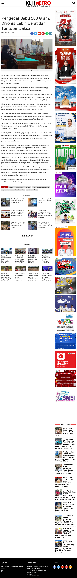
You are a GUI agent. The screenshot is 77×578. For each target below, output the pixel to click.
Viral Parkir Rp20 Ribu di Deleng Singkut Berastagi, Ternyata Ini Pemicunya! (20, 278)
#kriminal (27, 187)
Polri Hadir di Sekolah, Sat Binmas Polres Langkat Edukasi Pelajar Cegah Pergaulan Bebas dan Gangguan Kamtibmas (20, 262)
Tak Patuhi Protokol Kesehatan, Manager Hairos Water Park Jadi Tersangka (45, 224)
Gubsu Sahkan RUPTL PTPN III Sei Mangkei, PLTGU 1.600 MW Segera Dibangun (18, 213)
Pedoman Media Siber (41, 566)
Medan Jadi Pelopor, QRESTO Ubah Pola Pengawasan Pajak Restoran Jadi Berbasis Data (47, 279)
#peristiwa (21, 190)
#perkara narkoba (32, 190)
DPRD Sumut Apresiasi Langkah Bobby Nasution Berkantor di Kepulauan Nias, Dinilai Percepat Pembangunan (64, 546)
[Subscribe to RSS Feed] (70, 567)
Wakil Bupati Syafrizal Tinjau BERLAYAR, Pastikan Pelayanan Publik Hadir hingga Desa (64, 532)
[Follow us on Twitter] (58, 567)
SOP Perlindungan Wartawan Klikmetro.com (36, 572)
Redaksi (29, 566)
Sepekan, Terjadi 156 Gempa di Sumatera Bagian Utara (17, 200)
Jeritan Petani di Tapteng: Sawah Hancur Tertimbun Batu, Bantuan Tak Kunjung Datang (33, 278)
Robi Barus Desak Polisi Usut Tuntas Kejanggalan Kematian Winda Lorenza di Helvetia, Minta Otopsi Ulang (65, 494)
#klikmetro (19, 187)
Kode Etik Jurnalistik (33, 569)
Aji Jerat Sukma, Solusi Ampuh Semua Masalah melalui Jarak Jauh (65, 431)
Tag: (4, 187)
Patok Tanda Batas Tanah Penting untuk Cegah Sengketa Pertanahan (6, 277)
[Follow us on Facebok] (54, 567)
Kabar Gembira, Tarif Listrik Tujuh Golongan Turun (45, 200)
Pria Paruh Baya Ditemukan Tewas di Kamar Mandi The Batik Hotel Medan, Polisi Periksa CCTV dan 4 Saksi (65, 456)
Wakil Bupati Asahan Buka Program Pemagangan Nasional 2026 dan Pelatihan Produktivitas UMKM (46, 262)
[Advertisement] (65, 413)
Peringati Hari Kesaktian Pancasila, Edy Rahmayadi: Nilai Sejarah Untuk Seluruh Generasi (45, 214)
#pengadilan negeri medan (41, 187)
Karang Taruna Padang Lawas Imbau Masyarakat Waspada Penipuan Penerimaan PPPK (64, 482)
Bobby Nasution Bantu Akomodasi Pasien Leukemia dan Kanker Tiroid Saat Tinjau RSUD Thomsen (65, 469)
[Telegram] (50, 33)
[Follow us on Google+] (62, 567)
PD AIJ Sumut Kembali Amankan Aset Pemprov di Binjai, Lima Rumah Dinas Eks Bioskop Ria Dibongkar (65, 520)
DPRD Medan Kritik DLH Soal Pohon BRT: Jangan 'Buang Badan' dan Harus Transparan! (64, 507)
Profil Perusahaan (33, 575)
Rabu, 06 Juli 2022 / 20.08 (7, 32)
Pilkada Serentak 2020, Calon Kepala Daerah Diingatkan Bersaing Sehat (18, 224)
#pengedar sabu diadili (9, 190)
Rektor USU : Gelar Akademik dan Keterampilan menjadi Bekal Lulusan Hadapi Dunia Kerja (6, 261)
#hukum (11, 187)
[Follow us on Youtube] (66, 567)
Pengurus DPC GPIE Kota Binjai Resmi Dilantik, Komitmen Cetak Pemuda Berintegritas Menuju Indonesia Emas (65, 443)
